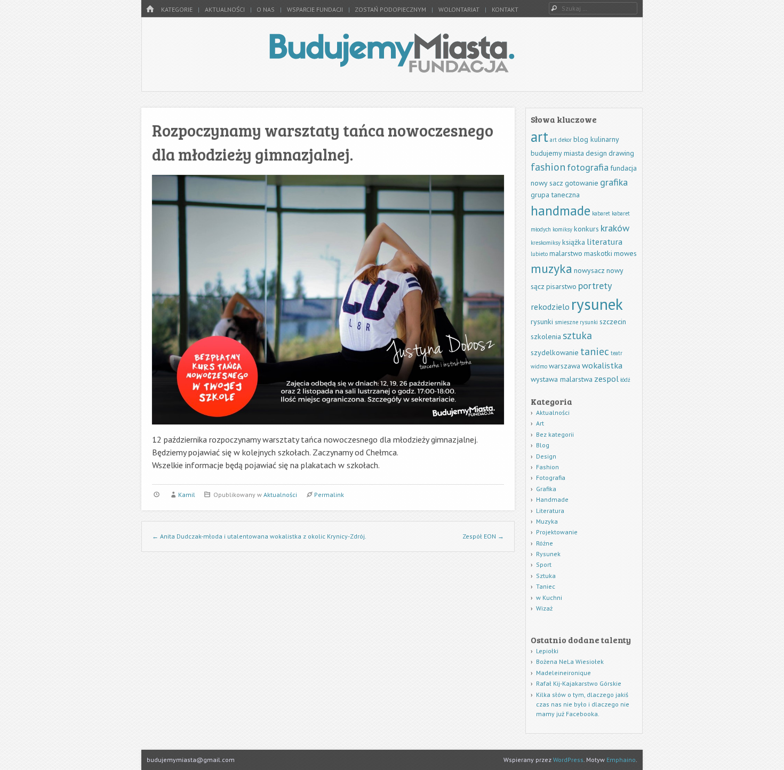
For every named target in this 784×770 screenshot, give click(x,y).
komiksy (562, 229)
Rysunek (548, 554)
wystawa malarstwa (562, 379)
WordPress (568, 760)
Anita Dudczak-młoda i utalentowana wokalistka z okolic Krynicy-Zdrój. (259, 536)
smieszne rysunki (576, 322)
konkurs (586, 229)
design (596, 153)
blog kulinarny (596, 139)
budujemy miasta (557, 153)
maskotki (598, 253)
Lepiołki (547, 651)
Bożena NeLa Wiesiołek (570, 661)
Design (546, 456)
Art (540, 423)
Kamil (186, 495)
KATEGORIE (177, 9)
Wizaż (544, 608)
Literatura (550, 511)
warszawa (564, 366)
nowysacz (589, 270)
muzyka (551, 268)
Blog (542, 445)
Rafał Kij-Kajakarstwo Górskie (578, 683)
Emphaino (621, 760)
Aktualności (225, 9)
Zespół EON (483, 536)
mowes (625, 253)
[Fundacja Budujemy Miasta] (392, 69)
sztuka (577, 335)
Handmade (552, 499)
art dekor (561, 139)
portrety (595, 285)
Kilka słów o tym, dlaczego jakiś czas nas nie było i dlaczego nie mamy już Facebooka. (582, 704)
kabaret (601, 213)
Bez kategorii (555, 434)
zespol (606, 378)
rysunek (597, 304)
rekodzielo (550, 306)
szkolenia (546, 336)
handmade (560, 210)
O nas (266, 9)
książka (573, 242)
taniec (594, 351)
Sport (543, 564)
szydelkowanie (555, 352)
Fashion (547, 467)
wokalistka (602, 365)
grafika (614, 182)
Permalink (329, 495)
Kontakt (505, 9)
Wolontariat (458, 9)
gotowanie (581, 183)
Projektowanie (557, 532)
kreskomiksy (546, 242)
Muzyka (547, 521)
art (539, 136)
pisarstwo (561, 286)
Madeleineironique (563, 673)
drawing (621, 153)
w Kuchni (549, 597)
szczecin (612, 321)
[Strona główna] (150, 9)
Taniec (545, 586)
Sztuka (546, 576)
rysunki (542, 321)
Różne (544, 543)
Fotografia (550, 478)
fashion (548, 166)
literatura (604, 241)
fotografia (588, 167)
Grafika (546, 489)
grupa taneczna (555, 194)
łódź (625, 379)
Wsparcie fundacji (315, 9)
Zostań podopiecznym (390, 9)
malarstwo (565, 253)
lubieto (539, 254)
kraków (615, 228)
